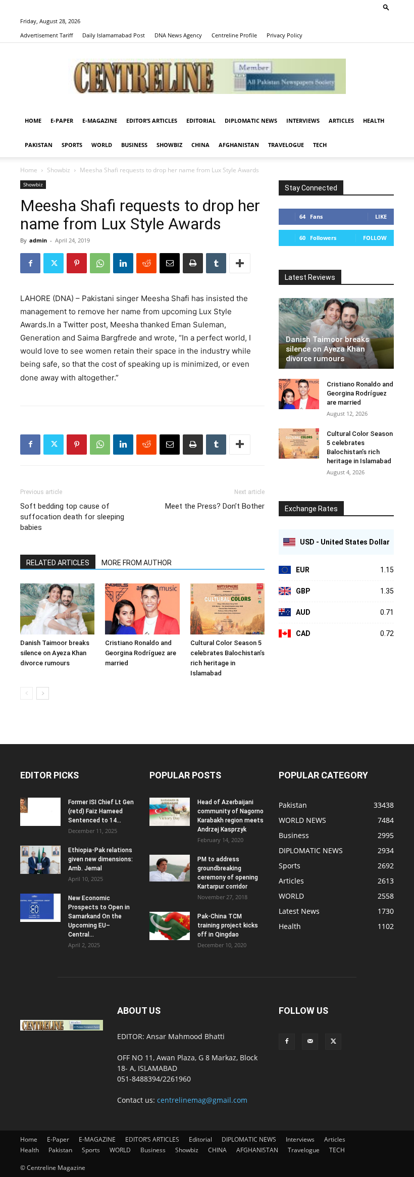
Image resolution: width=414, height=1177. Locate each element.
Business (134, 145)
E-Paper (61, 120)
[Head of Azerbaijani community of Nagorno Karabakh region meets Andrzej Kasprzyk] (169, 812)
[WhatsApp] (100, 263)
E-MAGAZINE (99, 120)
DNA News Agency (178, 35)
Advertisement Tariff (46, 35)
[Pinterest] (77, 263)
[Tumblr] (216, 263)
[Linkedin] (123, 263)
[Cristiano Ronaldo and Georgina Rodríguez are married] (142, 608)
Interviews (303, 120)
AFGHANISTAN (239, 145)
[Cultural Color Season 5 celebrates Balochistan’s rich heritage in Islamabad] (227, 608)
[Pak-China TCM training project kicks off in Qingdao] (169, 926)
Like (381, 216)
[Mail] (310, 1042)
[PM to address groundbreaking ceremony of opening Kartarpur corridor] (169, 868)
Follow (375, 237)
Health (373, 120)
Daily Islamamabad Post (113, 35)
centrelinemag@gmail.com (202, 1100)
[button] (386, 7)
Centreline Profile (234, 35)
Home (33, 120)
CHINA (200, 145)
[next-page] (42, 693)
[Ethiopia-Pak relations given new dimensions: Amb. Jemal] (40, 860)
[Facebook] (30, 263)
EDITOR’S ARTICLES (151, 120)
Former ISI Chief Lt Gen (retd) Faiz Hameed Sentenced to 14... (101, 811)
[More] (239, 263)
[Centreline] (207, 76)
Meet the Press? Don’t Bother (215, 506)
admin (38, 240)
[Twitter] (53, 263)
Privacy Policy (284, 35)
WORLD (101, 145)
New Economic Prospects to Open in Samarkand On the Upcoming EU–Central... (99, 916)
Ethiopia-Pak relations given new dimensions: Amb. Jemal (100, 859)
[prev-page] (26, 693)
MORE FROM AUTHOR (136, 563)
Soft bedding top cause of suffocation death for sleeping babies (72, 517)
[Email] (170, 263)
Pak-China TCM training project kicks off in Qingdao (227, 925)
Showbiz (169, 145)
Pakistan (39, 145)
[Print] (193, 263)
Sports (72, 145)
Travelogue (286, 145)
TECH (320, 145)
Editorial (201, 120)
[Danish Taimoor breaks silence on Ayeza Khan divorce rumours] (57, 608)
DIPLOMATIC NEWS (251, 120)
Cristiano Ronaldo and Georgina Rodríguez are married (140, 653)
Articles (341, 120)
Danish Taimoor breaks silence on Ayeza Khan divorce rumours (54, 653)
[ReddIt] (146, 263)
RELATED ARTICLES (57, 563)
